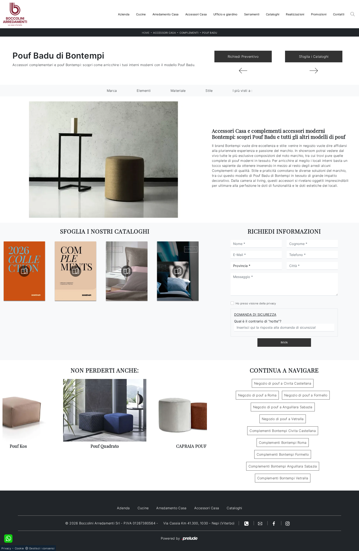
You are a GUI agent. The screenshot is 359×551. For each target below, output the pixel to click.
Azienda (123, 14)
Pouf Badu (209, 32)
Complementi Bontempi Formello (283, 454)
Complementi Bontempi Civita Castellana (283, 431)
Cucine (141, 14)
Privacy (6, 548)
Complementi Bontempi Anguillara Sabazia (282, 466)
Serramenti (251, 14)
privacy (271, 303)
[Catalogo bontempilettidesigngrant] (75, 271)
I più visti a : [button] (242, 91)
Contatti (338, 14)
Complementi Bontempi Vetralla (282, 478)
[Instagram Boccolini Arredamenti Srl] (287, 523)
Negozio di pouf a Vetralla (283, 419)
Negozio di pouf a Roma (257, 395)
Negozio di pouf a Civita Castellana (282, 383)
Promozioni (319, 14)
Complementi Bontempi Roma (282, 442)
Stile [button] (209, 91)
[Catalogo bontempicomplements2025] (24, 271)
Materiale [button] (178, 91)
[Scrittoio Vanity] (314, 70)
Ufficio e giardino (225, 14)
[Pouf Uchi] (243, 70)
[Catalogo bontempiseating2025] (178, 271)
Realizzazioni (295, 14)
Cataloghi (272, 14)
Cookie (19, 548)
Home (146, 32)
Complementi (189, 32)
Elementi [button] (144, 91)
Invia (284, 342)
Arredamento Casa (165, 14)
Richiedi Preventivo (243, 56)
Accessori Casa (196, 14)
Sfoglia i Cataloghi (314, 56)
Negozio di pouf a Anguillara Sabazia (282, 407)
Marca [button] (112, 91)
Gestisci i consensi (41, 548)
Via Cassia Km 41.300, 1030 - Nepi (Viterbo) (199, 523)
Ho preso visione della (256, 303)
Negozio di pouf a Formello (305, 395)
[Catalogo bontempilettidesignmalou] (127, 271)
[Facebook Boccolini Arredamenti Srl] (274, 523)
